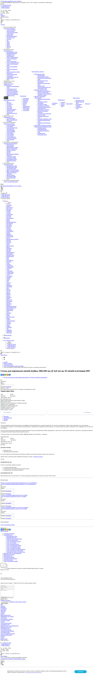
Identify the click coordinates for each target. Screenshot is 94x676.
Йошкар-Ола (9, 235)
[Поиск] (2, 21)
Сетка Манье (10, 126)
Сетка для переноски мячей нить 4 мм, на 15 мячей (13, 496)
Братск (8, 219)
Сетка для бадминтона (12, 57)
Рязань (8, 318)
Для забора (9, 106)
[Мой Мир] (10, 375)
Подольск (8, 261)
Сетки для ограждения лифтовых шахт (12, 95)
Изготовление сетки (40, 74)
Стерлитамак (9, 273)
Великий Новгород (11, 222)
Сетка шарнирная (11, 137)
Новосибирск (9, 310)
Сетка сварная (10, 134)
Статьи (62, 103)
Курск (7, 244)
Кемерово (8, 297)
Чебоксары (9, 285)
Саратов (8, 322)
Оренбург (8, 313)
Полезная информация (6, 635)
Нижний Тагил (10, 255)
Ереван (8, 232)
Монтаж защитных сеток (41, 90)
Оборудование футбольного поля (43, 126)
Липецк (8, 302)
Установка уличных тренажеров (42, 102)
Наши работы (76, 98)
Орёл (7, 257)
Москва (8, 305)
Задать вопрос (4, 603)
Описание (6, 416)
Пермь (8, 315)
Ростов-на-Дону (10, 317)
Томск (8, 324)
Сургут (8, 274)
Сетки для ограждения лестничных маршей (12, 92)
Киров (8, 298)
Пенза (7, 314)
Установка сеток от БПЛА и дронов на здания (45, 94)
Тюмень (8, 326)
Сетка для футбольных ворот (13, 545)
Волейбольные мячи (12, 167)
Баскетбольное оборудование (10, 145)
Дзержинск (9, 230)
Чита (7, 288)
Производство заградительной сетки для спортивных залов (44, 87)
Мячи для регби (11, 175)
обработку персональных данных (18, 601)
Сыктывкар (9, 276)
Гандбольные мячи (11, 168)
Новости (63, 102)
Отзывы (25, 102)
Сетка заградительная (9, 28)
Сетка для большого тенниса (13, 541)
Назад (9, 202)
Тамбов (8, 278)
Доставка (6, 419)
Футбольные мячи (11, 176)
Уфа (7, 328)
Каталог (3, 24)
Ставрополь (9, 270)
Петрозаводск (9, 260)
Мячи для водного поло (13, 169)
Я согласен (80, 671)
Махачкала (9, 303)
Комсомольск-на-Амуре (12, 239)
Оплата (5, 420)
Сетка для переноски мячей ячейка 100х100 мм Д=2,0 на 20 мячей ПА (18, 484)
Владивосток (9, 207)
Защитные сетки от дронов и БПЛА (11, 110)
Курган (8, 243)
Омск (7, 311)
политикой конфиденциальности (33, 672)
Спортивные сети (8, 50)
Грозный (8, 228)
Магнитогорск (10, 245)
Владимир (9, 224)
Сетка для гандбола (11, 61)
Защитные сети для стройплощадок (8, 84)
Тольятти (8, 323)
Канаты (9, 152)
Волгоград (9, 209)
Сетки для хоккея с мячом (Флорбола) (15, 549)
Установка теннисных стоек (45, 118)
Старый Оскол (10, 272)
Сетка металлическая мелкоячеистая (12, 128)
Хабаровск (9, 330)
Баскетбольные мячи (12, 166)
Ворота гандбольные (12, 148)
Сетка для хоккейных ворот (13, 546)
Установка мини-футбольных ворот (42, 128)
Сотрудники (26, 110)
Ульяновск (9, 327)
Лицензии (25, 101)
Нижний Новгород (11, 307)
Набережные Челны (11, 306)
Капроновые (10, 35)
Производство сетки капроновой (43, 81)
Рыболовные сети (8, 117)
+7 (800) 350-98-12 (5, 7)
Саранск (8, 264)
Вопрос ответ (63, 105)
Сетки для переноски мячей (13, 548)
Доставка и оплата (55, 103)
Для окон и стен (11, 37)
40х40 (8, 44)
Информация (61, 100)
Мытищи (8, 249)
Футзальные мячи (11, 177)
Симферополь (9, 267)
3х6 (7, 101)
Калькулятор (69, 103)
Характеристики (8, 417)
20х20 (8, 43)
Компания (3, 607)
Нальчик (8, 251)
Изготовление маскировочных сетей (43, 76)
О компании (23, 96)
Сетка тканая (10, 135)
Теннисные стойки (11, 158)
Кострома (8, 241)
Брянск (8, 220)
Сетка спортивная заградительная (11, 30)
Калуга (8, 238)
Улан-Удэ (8, 282)
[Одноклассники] (8, 375)
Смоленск (8, 268)
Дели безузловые (11, 118)
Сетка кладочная (11, 125)
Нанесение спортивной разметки (43, 125)
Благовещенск (10, 218)
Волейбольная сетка (12, 53)
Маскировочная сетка (9, 100)
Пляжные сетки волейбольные (11, 55)
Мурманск (9, 248)
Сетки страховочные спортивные (12, 75)
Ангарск (8, 213)
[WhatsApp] (5, 375)
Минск (8, 247)
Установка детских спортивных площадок (43, 105)
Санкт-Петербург (10, 320)
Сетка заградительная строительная (12, 33)
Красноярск (9, 301)
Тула (7, 281)
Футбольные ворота (12, 159)
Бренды (25, 103)
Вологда (8, 227)
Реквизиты (25, 99)
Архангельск (9, 214)
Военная (9, 102)
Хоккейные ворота (11, 160)
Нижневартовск (10, 252)
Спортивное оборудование (10, 143)
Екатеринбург (9, 231)
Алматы (8, 211)
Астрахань (9, 205)
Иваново (8, 234)
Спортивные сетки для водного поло (12, 77)
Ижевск (8, 293)
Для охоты (9, 108)
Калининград (9, 236)
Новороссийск (10, 256)
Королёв (8, 240)
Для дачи (9, 105)
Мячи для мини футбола (13, 171)
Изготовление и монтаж (38, 71)
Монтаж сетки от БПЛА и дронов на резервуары (44, 92)
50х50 (8, 45)
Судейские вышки (11, 156)
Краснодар (9, 299)
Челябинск (9, 331)
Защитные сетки (80, 100)
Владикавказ (9, 223)
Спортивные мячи (8, 164)
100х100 (9, 46)
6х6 (7, 40)
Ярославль (9, 332)
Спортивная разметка (79, 105)
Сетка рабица (10, 133)
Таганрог (8, 277)
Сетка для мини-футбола (13, 62)
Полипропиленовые (12, 36)
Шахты (8, 289)
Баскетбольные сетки (12, 52)
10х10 (8, 41)
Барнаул (8, 206)
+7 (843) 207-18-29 (6, 5)
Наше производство (26, 105)
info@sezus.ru (4, 355)
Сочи (7, 269)
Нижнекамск (9, 253)
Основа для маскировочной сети (12, 112)
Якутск (8, 292)
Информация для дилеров (26, 108)
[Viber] (3, 375)
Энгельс (8, 290)
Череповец (9, 286)
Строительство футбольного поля (42, 134)
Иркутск (8, 294)
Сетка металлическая (9, 123)
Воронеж (8, 210)
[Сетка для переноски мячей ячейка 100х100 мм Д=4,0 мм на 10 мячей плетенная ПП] (25, 377)
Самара (8, 319)
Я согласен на (14, 601)
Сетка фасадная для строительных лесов (12, 89)
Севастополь (9, 265)
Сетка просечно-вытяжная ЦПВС (11, 131)
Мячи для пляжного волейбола (12, 173)
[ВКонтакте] (1, 375)
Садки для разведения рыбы (11, 181)
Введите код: (4, 599)
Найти (2, 661)
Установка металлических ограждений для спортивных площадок (44, 108)
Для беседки (10, 104)
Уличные (9, 39)
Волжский (9, 226)
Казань (8, 295)
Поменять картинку (6, 600)
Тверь (7, 280)
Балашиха (8, 215)
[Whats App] (4, 357)
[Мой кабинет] (1, 23)
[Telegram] (4, 359)
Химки (8, 284)
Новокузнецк (9, 309)
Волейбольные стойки (12, 147)
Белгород (8, 216)
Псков (8, 263)
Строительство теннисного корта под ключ (44, 114)
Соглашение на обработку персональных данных (13, 658)
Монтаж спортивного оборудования (40, 97)
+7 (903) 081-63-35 (5, 6)
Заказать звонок (10, 348)
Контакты (87, 103)
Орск (7, 259)
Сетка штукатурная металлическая (11, 139)
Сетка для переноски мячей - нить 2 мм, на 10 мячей (14, 508)
